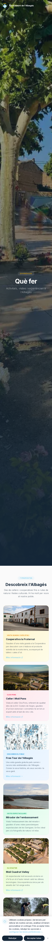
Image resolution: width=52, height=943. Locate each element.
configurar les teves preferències (24, 932)
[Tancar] (48, 938)
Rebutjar (13, 938)
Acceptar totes (34, 938)
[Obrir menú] (47, 5)
